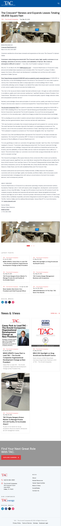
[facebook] (6, 302)
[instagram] (13, 302)
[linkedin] (2, 302)
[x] (9, 302)
